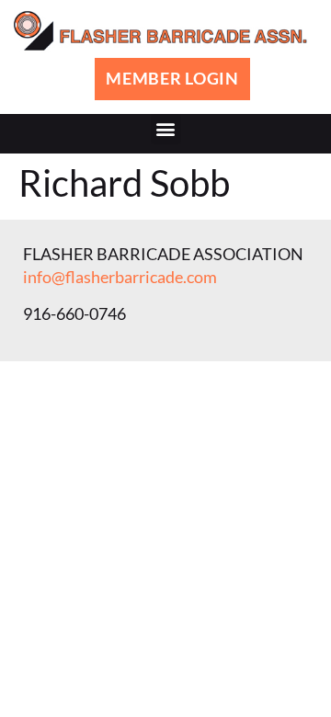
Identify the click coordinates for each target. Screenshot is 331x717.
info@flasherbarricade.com (120, 277)
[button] (166, 129)
